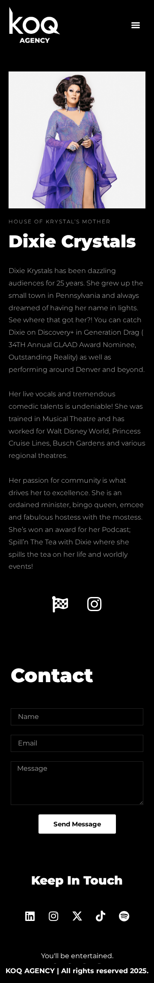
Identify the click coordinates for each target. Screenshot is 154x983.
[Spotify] (124, 916)
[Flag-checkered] (60, 604)
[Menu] (135, 25)
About (70, 963)
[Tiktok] (100, 916)
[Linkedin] (30, 916)
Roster (84, 963)
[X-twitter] (77, 916)
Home (55, 963)
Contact (99, 963)
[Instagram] (94, 604)
